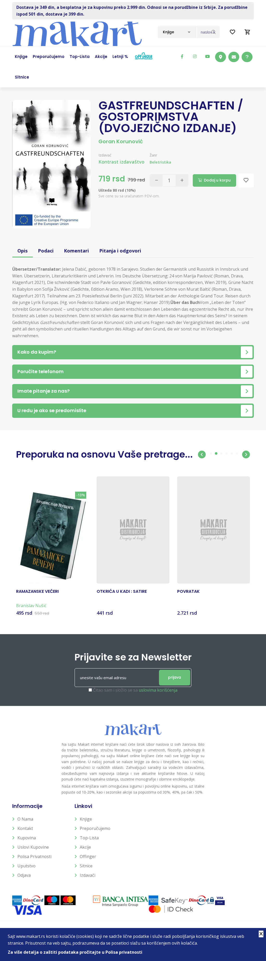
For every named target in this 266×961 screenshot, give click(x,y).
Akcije (85, 847)
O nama (25, 819)
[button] (202, 454)
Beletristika (160, 162)
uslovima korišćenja (158, 690)
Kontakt (25, 828)
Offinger (88, 856)
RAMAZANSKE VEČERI (37, 591)
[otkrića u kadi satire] (133, 529)
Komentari (76, 251)
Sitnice (86, 865)
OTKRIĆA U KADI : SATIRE (122, 591)
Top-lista (89, 837)
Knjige (86, 819)
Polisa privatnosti (34, 856)
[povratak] (213, 529)
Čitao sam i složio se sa (135, 690)
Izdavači (87, 875)
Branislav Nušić (31, 605)
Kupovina (26, 837)
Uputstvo (26, 865)
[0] (247, 32)
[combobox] (176, 32)
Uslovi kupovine (33, 847)
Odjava (24, 875)
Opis (22, 251)
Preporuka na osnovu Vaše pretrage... (104, 454)
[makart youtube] (207, 56)
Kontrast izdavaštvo (121, 162)
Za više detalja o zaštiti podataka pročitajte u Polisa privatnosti (75, 952)
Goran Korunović (120, 141)
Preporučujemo (95, 828)
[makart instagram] (195, 56)
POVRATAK (188, 591)
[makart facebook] (182, 56)
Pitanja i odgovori (120, 251)
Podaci (46, 251)
